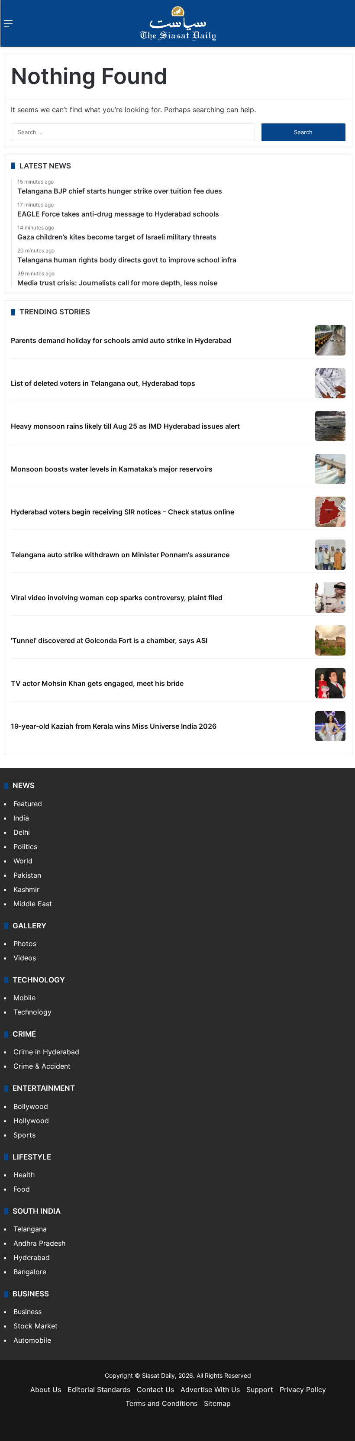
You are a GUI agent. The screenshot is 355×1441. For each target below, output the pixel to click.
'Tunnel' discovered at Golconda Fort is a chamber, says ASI (109, 640)
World (22, 860)
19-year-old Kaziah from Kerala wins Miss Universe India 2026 (113, 726)
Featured (27, 803)
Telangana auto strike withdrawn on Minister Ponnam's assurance (120, 554)
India (21, 818)
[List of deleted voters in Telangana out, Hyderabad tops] (330, 383)
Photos (24, 943)
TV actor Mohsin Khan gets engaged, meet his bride (97, 683)
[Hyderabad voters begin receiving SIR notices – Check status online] (330, 512)
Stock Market (35, 1325)
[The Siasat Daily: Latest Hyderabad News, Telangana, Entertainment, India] (178, 23)
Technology (32, 1012)
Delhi (21, 832)
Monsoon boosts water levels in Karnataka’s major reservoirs (112, 469)
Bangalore (29, 1271)
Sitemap (217, 1403)
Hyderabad (31, 1257)
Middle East (32, 903)
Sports (24, 1135)
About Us (45, 1389)
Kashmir (26, 889)
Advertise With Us (210, 1389)
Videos (24, 957)
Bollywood (30, 1106)
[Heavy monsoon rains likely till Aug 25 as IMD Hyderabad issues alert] (330, 426)
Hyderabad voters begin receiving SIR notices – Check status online (122, 511)
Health (24, 1174)
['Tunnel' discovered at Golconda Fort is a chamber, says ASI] (330, 640)
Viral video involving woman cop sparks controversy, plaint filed (117, 597)
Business (27, 1311)
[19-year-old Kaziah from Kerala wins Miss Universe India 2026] (330, 726)
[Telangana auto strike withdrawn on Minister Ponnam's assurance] (330, 555)
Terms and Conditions (161, 1403)
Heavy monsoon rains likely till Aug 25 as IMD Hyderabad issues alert (125, 426)
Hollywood (31, 1120)
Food (21, 1189)
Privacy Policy (303, 1389)
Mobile (24, 997)
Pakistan (27, 875)
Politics (25, 846)
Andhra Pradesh (39, 1243)
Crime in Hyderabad (46, 1051)
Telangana (30, 1229)
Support (259, 1389)
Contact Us (155, 1389)
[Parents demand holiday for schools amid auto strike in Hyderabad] (330, 340)
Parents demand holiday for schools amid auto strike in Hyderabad (121, 340)
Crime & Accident (42, 1066)
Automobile (32, 1340)
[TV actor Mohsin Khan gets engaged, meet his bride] (330, 683)
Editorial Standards (99, 1389)
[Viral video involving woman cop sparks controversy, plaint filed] (330, 597)
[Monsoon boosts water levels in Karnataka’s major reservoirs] (330, 469)
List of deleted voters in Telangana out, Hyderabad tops (103, 383)
